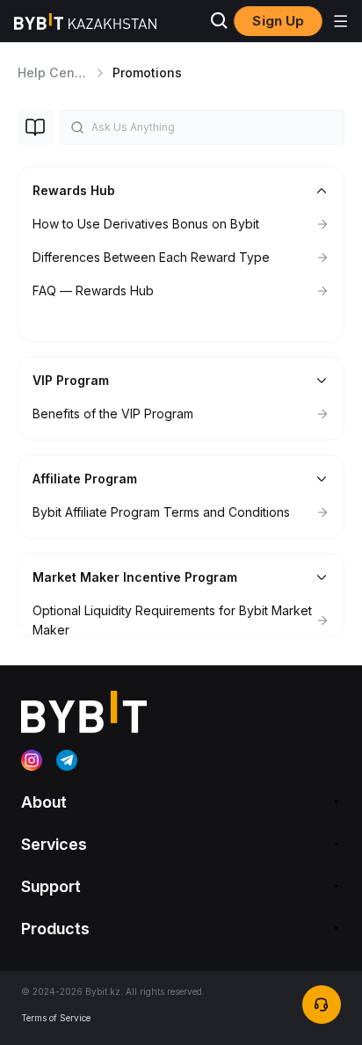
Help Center (54, 72)
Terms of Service (55, 1017)
